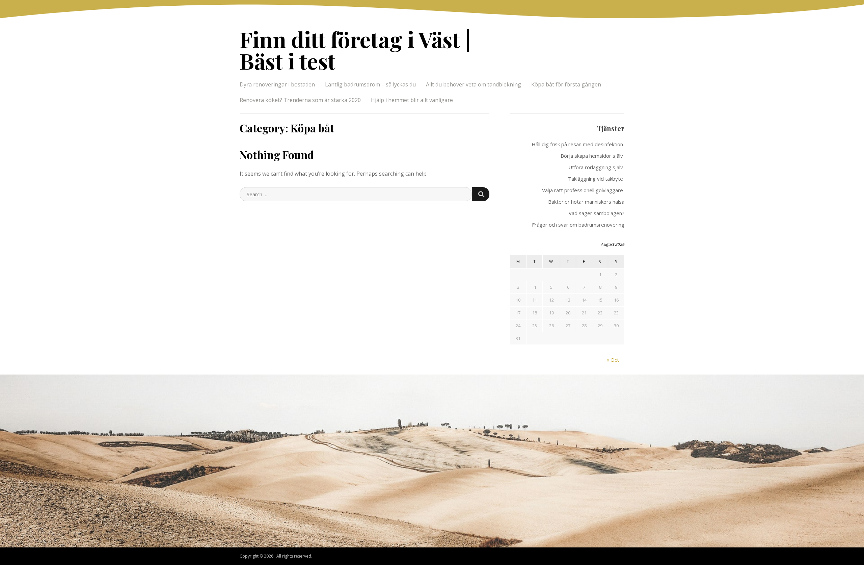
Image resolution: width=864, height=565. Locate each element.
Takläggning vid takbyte (596, 178)
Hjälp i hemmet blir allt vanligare (412, 100)
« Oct (612, 359)
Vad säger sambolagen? (596, 213)
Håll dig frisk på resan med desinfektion (578, 144)
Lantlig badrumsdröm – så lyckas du (370, 84)
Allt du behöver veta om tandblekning (473, 84)
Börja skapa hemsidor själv (592, 155)
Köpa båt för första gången (566, 84)
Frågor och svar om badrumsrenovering (578, 224)
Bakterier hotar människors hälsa (586, 201)
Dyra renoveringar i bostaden (277, 84)
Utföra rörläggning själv (596, 167)
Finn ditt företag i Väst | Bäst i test (355, 50)
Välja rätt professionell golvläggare (583, 190)
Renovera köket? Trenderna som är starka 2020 (300, 100)
